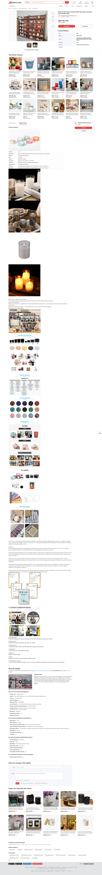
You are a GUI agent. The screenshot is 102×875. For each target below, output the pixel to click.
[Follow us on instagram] (87, 863)
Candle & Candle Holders (22, 8)
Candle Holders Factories (14, 855)
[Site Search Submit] (67, 2)
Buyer (66, 6)
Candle (29, 8)
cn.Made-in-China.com (62, 868)
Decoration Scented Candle (61, 855)
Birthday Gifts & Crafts (29, 849)
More (9, 860)
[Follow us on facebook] (84, 863)
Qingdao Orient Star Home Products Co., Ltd (69, 15)
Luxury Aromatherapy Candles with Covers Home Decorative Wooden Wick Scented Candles (33, 809)
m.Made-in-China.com (53, 868)
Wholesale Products (51, 867)
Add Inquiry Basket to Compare (32, 49)
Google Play (18, 863)
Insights (76, 867)
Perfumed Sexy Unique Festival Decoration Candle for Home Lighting (71, 93)
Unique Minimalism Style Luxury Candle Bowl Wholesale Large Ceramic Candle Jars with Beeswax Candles (68, 809)
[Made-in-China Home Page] (14, 2)
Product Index (71, 867)
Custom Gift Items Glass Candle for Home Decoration (58, 93)
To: (14, 770)
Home (9, 8)
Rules (93, 6)
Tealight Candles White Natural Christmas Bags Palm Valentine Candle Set (14, 93)
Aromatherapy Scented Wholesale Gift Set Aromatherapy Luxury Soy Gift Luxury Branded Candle (50, 833)
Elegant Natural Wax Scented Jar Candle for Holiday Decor (86, 93)
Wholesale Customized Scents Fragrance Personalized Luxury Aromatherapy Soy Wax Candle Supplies (71, 72)
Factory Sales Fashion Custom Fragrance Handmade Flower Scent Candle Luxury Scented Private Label (33, 833)
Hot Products (27, 867)
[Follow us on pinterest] (91, 863)
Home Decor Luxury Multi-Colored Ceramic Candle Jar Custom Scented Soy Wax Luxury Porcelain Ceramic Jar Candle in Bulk (29, 72)
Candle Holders (12, 849)
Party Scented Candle (82, 855)
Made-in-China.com (46, 868)
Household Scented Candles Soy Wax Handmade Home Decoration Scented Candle (58, 114)
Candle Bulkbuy (35, 858)
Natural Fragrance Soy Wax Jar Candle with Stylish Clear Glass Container (14, 114)
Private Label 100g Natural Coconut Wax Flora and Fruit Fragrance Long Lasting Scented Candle (68, 833)
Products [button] (27, 2)
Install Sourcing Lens (38, 863)
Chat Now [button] (86, 26)
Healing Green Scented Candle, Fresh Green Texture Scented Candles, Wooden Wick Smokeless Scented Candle (58, 72)
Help (72, 6)
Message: (13, 773)
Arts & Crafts (14, 8)
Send (17, 783)
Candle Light (19, 849)
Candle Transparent (48, 849)
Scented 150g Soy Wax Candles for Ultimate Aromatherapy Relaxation (72, 114)
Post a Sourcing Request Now (41, 783)
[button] (63, 2)
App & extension (79, 6)
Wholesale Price (58, 867)
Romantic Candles (38, 849)
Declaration (63, 870)
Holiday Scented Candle (13, 858)
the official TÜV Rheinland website (42, 670)
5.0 (79, 124)
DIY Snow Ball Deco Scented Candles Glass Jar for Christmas (86, 114)
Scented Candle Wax (72, 855)
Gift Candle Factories (49, 855)
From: (14, 767)
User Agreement (57, 870)
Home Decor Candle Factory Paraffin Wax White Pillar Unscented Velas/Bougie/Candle (43, 114)
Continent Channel (65, 867)
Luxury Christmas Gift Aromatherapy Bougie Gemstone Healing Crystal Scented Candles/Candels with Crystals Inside (85, 833)
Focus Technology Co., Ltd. (42, 870)
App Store (11, 863)
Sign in (92, 3)
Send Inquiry (66, 26)
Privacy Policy (69, 870)
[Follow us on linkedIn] (93, 863)
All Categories (12, 6)
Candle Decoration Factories (26, 855)
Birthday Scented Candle (25, 858)
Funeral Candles (57, 849)
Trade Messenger (27, 863)
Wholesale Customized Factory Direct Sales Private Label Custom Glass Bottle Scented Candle (15, 809)
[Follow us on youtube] (89, 863)
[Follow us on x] (86, 863)
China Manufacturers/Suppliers (42, 867)
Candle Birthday (35, 8)
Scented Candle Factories (38, 855)
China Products (32, 867)
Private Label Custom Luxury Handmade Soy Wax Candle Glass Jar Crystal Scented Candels (85, 809)
